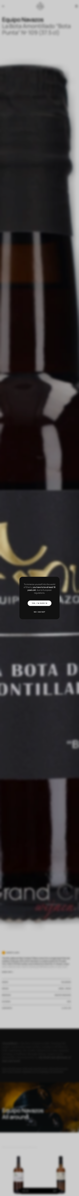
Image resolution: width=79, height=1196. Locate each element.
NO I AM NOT (39, 612)
